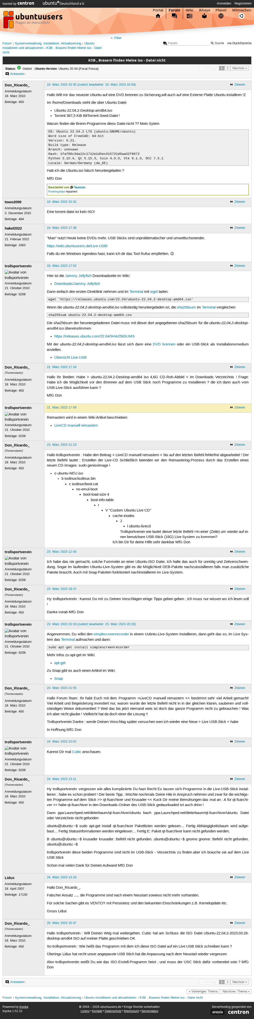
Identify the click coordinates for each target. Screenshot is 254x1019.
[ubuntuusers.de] (33, 21)
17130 (23, 895)
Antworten (17, 74)
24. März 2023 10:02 (61, 742)
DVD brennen (164, 344)
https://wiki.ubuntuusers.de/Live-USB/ (77, 246)
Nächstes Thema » (236, 991)
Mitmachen (241, 10)
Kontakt (97, 1011)
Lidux (9, 877)
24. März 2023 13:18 (61, 877)
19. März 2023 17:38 (61, 228)
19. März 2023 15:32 (61, 202)
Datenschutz (113, 1011)
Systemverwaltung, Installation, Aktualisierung (48, 43)
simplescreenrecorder (111, 634)
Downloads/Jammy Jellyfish (77, 284)
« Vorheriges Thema (203, 991)
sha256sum (186, 307)
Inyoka (23, 1007)
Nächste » (239, 68)
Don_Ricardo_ (17, 85)
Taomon (79, 187)
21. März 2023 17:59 (61, 407)
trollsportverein (18, 266)
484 (21, 219)
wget (154, 292)
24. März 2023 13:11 (61, 779)
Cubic (76, 752)
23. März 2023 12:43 (61, 552)
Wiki (189, 10)
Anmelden (224, 3)
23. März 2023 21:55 (61, 688)
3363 (22, 245)
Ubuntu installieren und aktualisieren (110, 998)
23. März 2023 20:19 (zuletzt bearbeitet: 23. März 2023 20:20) (91, 624)
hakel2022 (13, 228)
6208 (22, 294)
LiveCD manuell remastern (76, 425)
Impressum (131, 1011)
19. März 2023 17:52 (61, 266)
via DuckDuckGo (239, 43)
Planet (221, 10)
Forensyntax (56, 192)
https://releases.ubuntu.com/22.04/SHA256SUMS (94, 336)
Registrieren (243, 3)
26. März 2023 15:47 (61, 923)
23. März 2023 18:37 (61, 589)
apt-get (59, 663)
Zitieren (239, 85)
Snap (58, 679)
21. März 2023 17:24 (61, 367)
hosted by (10, 4)
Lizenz (85, 1011)
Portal (158, 10)
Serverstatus (149, 1011)
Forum (174, 10)
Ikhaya (204, 10)
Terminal (136, 292)
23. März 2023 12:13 (61, 445)
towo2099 (13, 202)
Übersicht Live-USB (70, 357)
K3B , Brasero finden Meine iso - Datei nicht (171, 998)
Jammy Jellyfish (78, 276)
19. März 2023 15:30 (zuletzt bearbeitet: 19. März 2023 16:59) (91, 85)
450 (21, 102)
